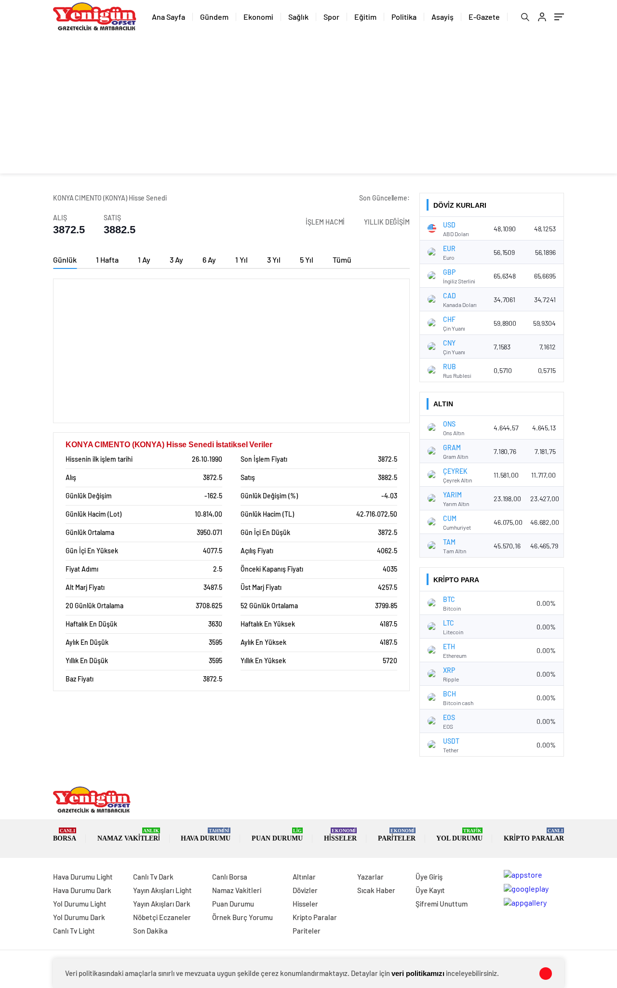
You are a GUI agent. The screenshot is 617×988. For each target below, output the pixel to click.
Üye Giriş (429, 876)
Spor (331, 16)
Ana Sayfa (168, 16)
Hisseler (340, 835)
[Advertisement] (308, 106)
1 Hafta (107, 259)
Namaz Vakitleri (128, 835)
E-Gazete (484, 16)
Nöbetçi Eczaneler (162, 917)
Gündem (214, 16)
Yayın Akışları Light (162, 890)
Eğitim (365, 16)
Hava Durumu (205, 835)
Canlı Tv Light (74, 930)
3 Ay (176, 259)
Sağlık (298, 16)
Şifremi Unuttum (442, 903)
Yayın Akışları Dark (161, 903)
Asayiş (442, 16)
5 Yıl (306, 259)
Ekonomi (258, 16)
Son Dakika (150, 930)
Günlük (65, 259)
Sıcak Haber (376, 890)
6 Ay (209, 259)
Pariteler (397, 835)
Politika (403, 16)
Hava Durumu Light (83, 876)
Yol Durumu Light (80, 903)
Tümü (342, 259)
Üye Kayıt (430, 890)
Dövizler (305, 890)
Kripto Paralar (534, 835)
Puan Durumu (277, 835)
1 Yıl (241, 259)
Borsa (64, 835)
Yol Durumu (459, 835)
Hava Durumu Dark (82, 890)
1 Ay (144, 259)
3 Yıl (274, 259)
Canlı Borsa (229, 876)
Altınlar (304, 876)
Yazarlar (370, 876)
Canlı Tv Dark (153, 876)
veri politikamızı (417, 973)
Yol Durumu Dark (79, 917)
